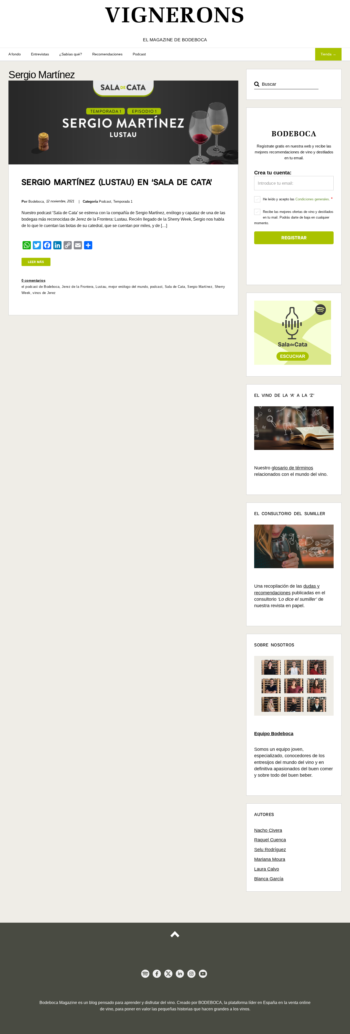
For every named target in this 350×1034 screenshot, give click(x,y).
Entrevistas (40, 54)
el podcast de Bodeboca (40, 287)
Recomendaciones (107, 54)
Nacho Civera (268, 830)
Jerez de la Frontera (78, 287)
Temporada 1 (122, 201)
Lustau (101, 287)
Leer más (36, 262)
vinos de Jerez (44, 293)
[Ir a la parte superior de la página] (175, 939)
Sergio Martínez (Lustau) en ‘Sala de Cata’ (117, 182)
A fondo (14, 54)
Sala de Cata (175, 287)
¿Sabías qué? (70, 54)
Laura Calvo (266, 869)
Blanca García (268, 878)
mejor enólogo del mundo (128, 287)
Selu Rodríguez (270, 849)
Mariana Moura (269, 859)
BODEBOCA (210, 1002)
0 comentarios (33, 280)
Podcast (139, 54)
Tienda (326, 54)
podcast (156, 287)
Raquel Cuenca (270, 839)
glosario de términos (292, 467)
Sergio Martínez (199, 287)
